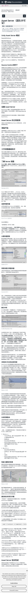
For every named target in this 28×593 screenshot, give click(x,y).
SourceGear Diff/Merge (9, 440)
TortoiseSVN (17, 435)
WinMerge (6, 439)
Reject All (14, 586)
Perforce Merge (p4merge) (10, 442)
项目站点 (8, 437)
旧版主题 (17, 10)
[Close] (27, 570)
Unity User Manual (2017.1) (7, 10)
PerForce (9, 38)
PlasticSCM (4, 38)
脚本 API (6, 5)
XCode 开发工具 (19, 451)
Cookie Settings (14, 583)
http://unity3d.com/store (17, 57)
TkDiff (5, 445)
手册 (3, 5)
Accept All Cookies (14, 590)
